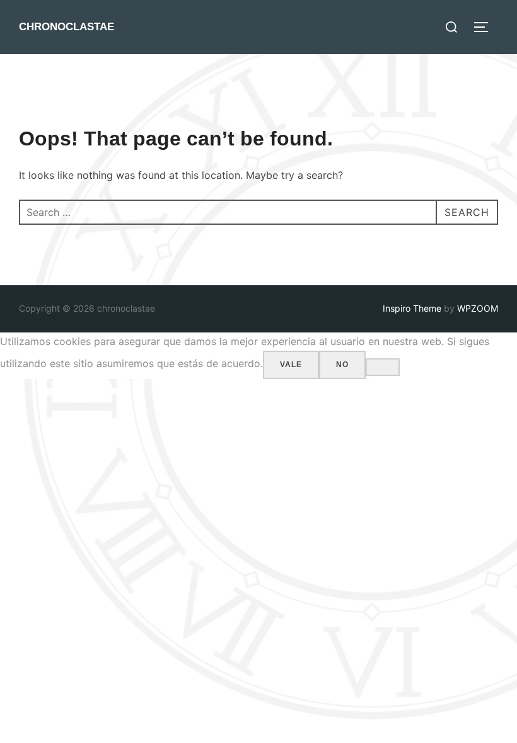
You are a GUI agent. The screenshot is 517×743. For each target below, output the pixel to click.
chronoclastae (66, 27)
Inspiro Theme (412, 308)
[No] (383, 367)
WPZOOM (477, 308)
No (342, 364)
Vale (291, 364)
